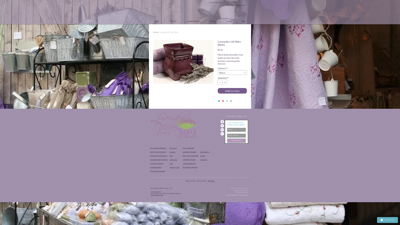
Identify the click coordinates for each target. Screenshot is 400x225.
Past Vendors (205, 152)
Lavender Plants (156, 167)
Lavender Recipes (189, 163)
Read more (222, 63)
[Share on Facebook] (219, 101)
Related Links (174, 167)
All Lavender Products (158, 148)
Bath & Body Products (158, 152)
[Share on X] (231, 101)
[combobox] (232, 72)
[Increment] (225, 82)
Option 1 (223, 68)
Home (155, 32)
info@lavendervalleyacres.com (235, 5)
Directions (173, 160)
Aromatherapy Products (159, 160)
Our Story (173, 148)
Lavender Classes (189, 160)
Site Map (211, 181)
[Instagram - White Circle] (222, 129)
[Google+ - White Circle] (222, 134)
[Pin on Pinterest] (223, 101)
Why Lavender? (188, 148)
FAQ (171, 164)
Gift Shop (203, 160)
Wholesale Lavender (157, 171)
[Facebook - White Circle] (222, 121)
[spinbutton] (222, 82)
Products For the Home (158, 156)
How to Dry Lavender (190, 156)
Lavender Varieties (189, 152)
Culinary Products (156, 163)
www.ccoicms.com (157, 195)
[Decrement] (220, 82)
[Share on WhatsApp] (227, 101)
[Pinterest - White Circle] (222, 125)
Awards (172, 152)
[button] (242, 15)
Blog (171, 156)
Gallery (202, 156)
